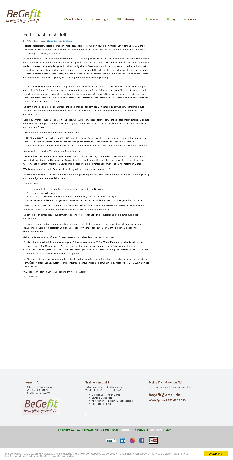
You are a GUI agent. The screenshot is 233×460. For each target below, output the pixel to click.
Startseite (125, 429)
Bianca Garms (53, 40)
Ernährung (67, 40)
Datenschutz (155, 429)
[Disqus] (86, 318)
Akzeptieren (216, 453)
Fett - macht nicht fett (44, 34)
